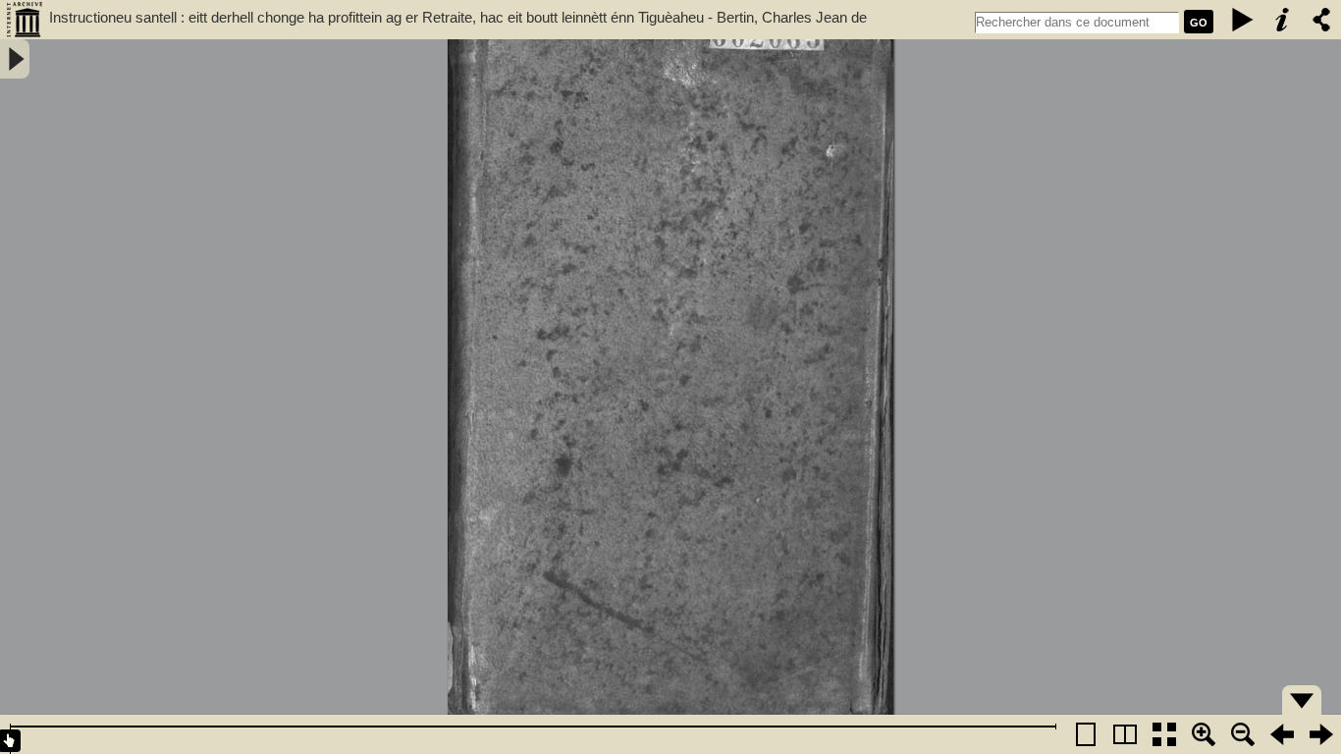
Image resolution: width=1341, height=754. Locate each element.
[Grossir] (1203, 734)
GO (1198, 22)
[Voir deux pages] (1125, 734)
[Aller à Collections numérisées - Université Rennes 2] (24, 19)
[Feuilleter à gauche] (1282, 734)
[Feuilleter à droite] (1321, 734)
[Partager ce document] (1321, 19)
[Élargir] (1242, 734)
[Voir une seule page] (1085, 734)
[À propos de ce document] (1282, 19)
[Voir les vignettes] (1164, 734)
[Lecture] (1242, 19)
